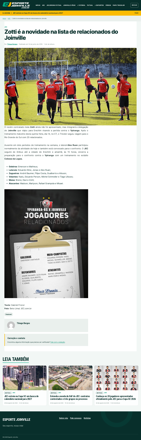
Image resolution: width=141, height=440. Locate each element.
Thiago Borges (12, 44)
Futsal (90, 5)
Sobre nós (63, 418)
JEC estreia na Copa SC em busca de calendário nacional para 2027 (38, 13)
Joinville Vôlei (69, 5)
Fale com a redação (57, 342)
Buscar (134, 5)
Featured (9, 314)
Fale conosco (76, 418)
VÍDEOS (108, 5)
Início (38, 5)
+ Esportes (99, 5)
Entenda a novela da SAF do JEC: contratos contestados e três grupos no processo (70, 397)
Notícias (87, 418)
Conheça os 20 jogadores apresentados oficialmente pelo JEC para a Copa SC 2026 (116, 397)
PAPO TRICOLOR (119, 5)
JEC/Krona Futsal (54, 5)
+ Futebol (81, 5)
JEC (43, 5)
